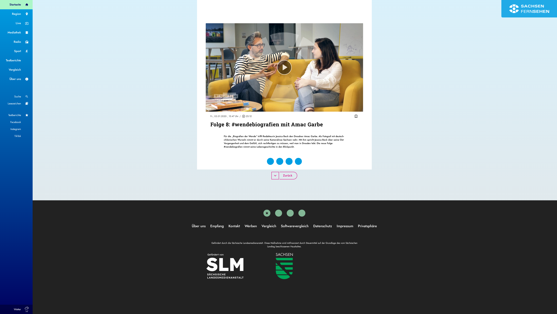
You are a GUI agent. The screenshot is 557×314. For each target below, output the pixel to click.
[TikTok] (301, 213)
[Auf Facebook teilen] (270, 161)
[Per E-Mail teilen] (298, 161)
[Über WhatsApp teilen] (289, 161)
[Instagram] (290, 213)
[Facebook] (278, 213)
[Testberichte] (266, 213)
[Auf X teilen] (279, 161)
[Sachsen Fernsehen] (529, 8)
